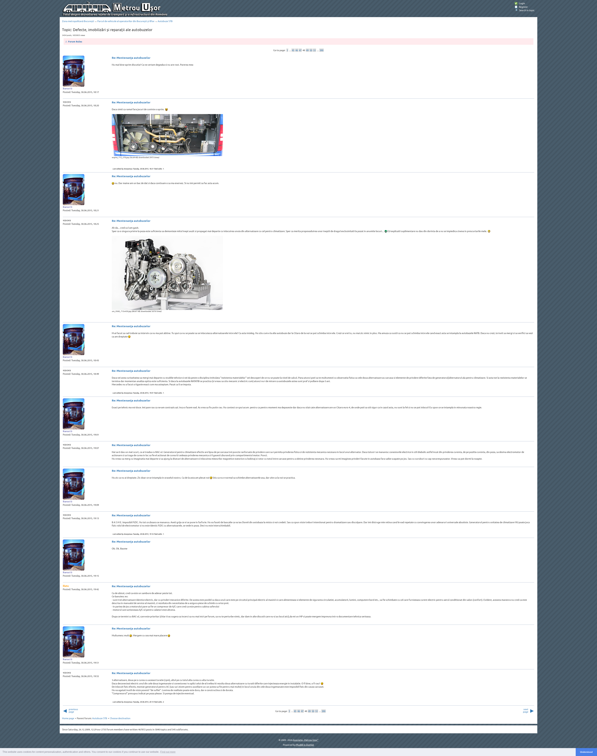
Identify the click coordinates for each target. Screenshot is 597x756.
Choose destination (120, 718)
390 (321, 50)
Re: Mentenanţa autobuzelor (131, 57)
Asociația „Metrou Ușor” (305, 739)
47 (300, 50)
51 (314, 50)
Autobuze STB (165, 21)
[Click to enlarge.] (167, 135)
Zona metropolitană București (78, 21)
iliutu (66, 585)
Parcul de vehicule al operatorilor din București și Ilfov (125, 21)
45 (293, 50)
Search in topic (525, 10)
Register (521, 6)
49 (307, 50)
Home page (68, 718)
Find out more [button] (168, 752)
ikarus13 (67, 88)
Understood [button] (586, 752)
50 (311, 50)
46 (296, 50)
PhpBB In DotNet (305, 744)
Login (520, 3)
